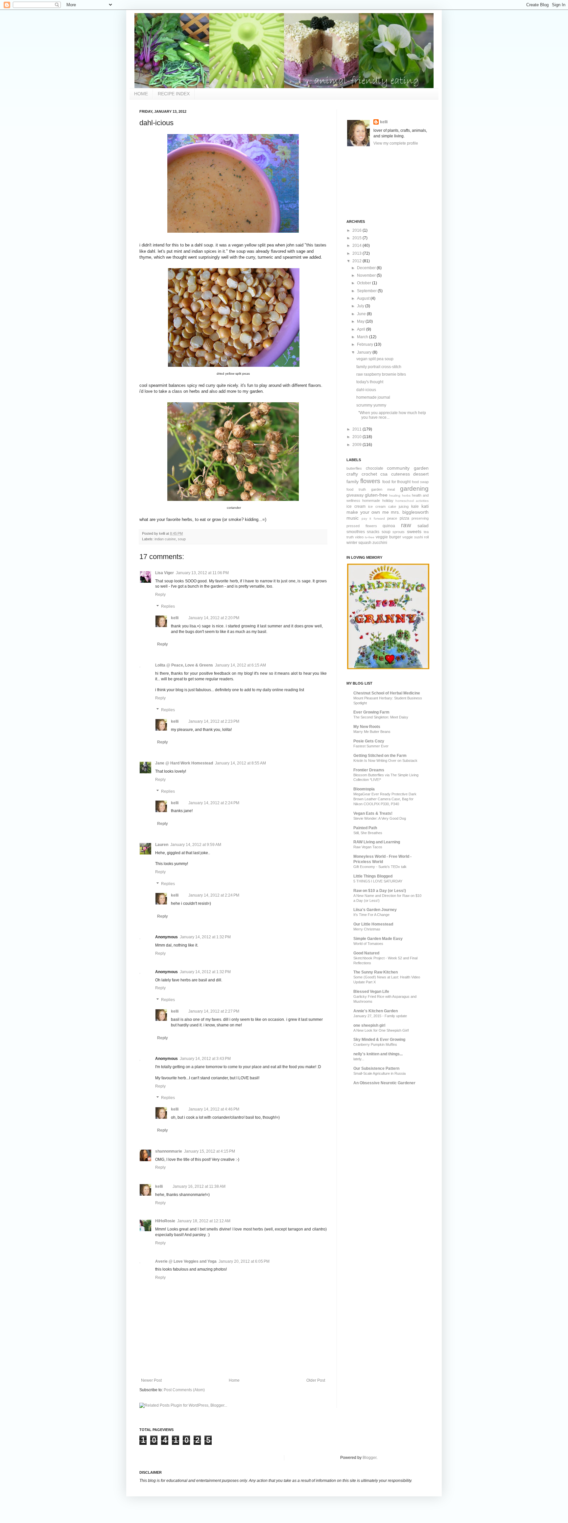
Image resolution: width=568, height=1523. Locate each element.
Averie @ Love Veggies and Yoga (186, 1261)
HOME (141, 93)
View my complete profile (395, 143)
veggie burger (388, 537)
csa (384, 474)
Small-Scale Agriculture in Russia (379, 1073)
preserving (420, 518)
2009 (357, 444)
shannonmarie (168, 1151)
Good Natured (366, 953)
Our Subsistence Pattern (376, 1068)
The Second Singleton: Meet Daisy (380, 717)
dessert (421, 474)
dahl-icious (366, 389)
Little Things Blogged (372, 876)
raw (406, 525)
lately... (358, 1059)
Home (234, 1380)
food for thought (396, 482)
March (363, 337)
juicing (404, 506)
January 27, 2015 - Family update (380, 1016)
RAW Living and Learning (376, 842)
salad (423, 525)
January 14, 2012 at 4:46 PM (213, 1109)
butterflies (354, 468)
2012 (357, 261)
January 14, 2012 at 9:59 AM (195, 844)
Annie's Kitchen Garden (375, 1011)
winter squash (358, 542)
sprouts (398, 532)
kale (415, 506)
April (361, 329)
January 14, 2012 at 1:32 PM (205, 937)
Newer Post (151, 1380)
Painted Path (365, 828)
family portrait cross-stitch (378, 366)
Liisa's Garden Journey (375, 909)
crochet (369, 474)
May (361, 321)
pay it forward (373, 518)
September (367, 291)
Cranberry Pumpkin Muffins (375, 1044)
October (364, 283)
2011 (357, 429)
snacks (373, 531)
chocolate (374, 468)
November (367, 275)
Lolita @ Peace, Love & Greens (184, 665)
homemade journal (373, 397)
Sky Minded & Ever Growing (379, 1039)
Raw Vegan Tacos (367, 847)
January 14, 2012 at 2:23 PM (213, 721)
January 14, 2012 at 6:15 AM (240, 665)
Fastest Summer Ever (371, 746)
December (367, 268)
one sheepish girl (369, 1025)
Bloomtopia (364, 789)
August (363, 298)
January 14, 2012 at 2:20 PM (213, 618)
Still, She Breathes (367, 833)
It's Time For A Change (371, 915)
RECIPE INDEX (174, 93)
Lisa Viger (164, 573)
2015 (357, 238)
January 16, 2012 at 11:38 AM (199, 1186)
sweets (414, 531)
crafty (352, 474)
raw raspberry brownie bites (381, 374)
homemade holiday (377, 501)
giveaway (355, 495)
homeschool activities (412, 501)
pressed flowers (361, 526)
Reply (160, 594)
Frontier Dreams (368, 770)
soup (182, 539)
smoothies (355, 531)
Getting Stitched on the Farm (380, 755)
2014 (357, 245)
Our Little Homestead (373, 924)
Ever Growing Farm (371, 712)
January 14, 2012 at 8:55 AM (240, 763)
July (361, 306)
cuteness (400, 474)
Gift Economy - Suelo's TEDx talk (380, 867)
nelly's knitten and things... (378, 1054)
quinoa (389, 526)
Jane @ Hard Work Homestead (184, 763)
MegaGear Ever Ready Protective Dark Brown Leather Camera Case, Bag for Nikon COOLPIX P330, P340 (384, 799)
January (364, 352)
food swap (420, 482)
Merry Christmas (366, 929)
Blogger (369, 1457)
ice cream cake (382, 506)
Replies (168, 606)
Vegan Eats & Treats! (372, 813)
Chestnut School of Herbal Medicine (386, 693)
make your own (363, 512)
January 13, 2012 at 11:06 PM (202, 573)
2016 (357, 230)
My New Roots (366, 726)
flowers (370, 481)
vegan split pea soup (374, 359)
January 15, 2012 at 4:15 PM (209, 1151)
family (352, 481)
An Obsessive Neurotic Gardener (384, 1083)
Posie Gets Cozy (368, 741)
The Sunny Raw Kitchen (375, 972)
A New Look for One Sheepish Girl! (381, 1030)
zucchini (379, 542)
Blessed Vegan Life (371, 991)
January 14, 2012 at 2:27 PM (213, 1011)
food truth (356, 489)
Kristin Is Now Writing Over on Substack (385, 760)
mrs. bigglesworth (410, 512)
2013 (357, 253)
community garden (408, 468)
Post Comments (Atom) (184, 1390)
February (365, 344)
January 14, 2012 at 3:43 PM (205, 1058)
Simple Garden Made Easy (378, 938)
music (352, 518)
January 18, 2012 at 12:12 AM (203, 1221)
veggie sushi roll (415, 537)
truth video (355, 537)
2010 (357, 436)
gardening (414, 488)
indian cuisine (165, 539)
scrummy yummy (371, 405)
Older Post (315, 1380)
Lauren (161, 844)
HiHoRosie (165, 1221)
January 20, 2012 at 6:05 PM (244, 1261)
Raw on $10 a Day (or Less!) (379, 890)
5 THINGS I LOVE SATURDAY (377, 881)
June (362, 314)
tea (426, 532)
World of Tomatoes (368, 944)
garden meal (383, 489)
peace (392, 518)
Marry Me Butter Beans (371, 732)
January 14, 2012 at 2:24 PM (213, 803)
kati (425, 506)
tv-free (369, 537)
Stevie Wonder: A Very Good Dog (379, 818)
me (385, 512)
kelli (174, 618)
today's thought (369, 382)
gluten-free (376, 495)
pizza (404, 518)
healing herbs (399, 495)
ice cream (356, 506)
